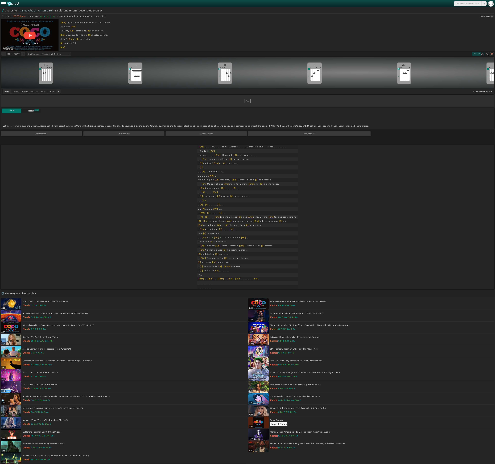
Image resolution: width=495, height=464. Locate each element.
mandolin (34, 91)
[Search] (483, 3)
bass (52, 91)
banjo (43, 91)
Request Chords (279, 424)
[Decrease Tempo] (3, 54)
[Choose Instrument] (58, 91)
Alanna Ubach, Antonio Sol (36, 10)
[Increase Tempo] (23, 54)
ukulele (25, 91)
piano (16, 91)
